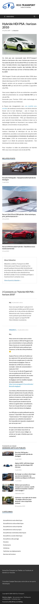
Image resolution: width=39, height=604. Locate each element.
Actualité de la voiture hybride (12, 526)
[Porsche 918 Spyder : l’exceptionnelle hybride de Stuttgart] (19, 169)
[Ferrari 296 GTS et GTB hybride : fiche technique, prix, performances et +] (19, 199)
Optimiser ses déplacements (12, 551)
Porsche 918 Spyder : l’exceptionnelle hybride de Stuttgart (24, 454)
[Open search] (34, 16)
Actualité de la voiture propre (12, 529)
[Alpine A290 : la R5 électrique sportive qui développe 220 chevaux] (8, 463)
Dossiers (6, 542)
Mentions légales (7, 597)
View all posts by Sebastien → (12, 280)
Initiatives (6, 548)
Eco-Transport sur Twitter (14, 570)
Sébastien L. (13, 330)
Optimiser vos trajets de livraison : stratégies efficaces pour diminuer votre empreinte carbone (25, 500)
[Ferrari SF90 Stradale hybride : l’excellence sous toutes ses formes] (19, 234)
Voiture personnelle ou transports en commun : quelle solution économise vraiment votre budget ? (24, 487)
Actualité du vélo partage (11, 539)
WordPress (12, 601)
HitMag (20, 601)
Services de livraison (9, 554)
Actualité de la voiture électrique (13, 523)
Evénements (7, 545)
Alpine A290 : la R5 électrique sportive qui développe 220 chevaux (24, 465)
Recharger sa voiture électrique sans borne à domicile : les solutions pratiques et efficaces (25, 476)
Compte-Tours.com (15, 581)
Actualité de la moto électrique (12, 520)
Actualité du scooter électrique (12, 536)
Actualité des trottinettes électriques (14, 532)
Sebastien (15, 30)
